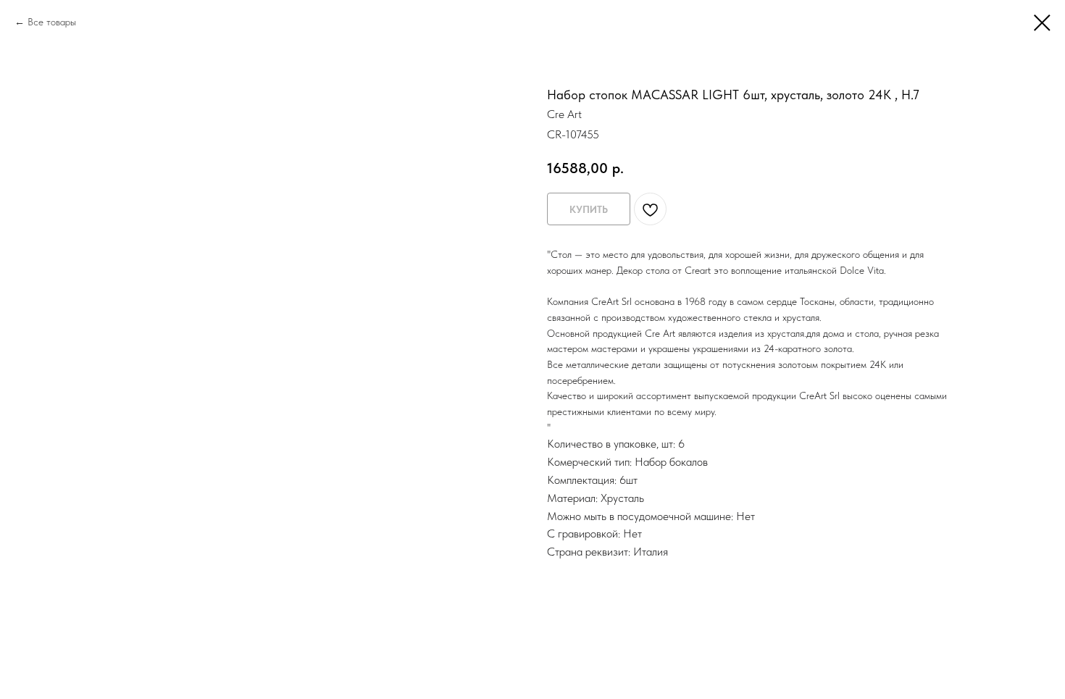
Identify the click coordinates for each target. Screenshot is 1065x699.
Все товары (52, 22)
